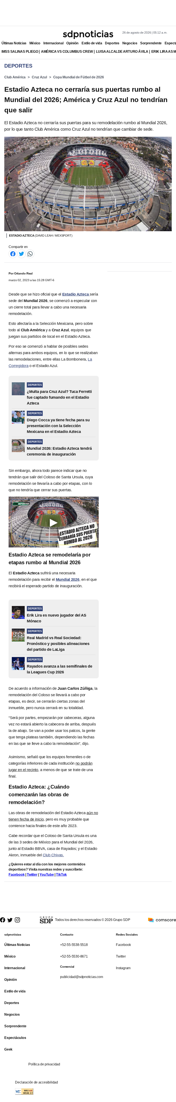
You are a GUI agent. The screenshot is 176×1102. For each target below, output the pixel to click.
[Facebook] (13, 253)
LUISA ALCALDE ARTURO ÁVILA (122, 51)
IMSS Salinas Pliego (20, 51)
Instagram (123, 968)
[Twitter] (21, 253)
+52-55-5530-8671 (74, 956)
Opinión (72, 43)
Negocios (129, 43)
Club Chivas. (53, 855)
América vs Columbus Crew (67, 51)
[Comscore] (162, 920)
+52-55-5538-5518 (74, 945)
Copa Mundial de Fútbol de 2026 (78, 77)
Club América (15, 77)
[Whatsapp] (30, 253)
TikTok (61, 874)
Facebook (16, 874)
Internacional (53, 43)
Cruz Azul (39, 77)
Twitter (32, 874)
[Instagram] (17, 920)
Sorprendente (151, 43)
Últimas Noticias (14, 43)
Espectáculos (15, 1038)
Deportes (112, 43)
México (34, 43)
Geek (8, 1049)
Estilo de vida (92, 43)
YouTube (46, 874)
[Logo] (88, 34)
